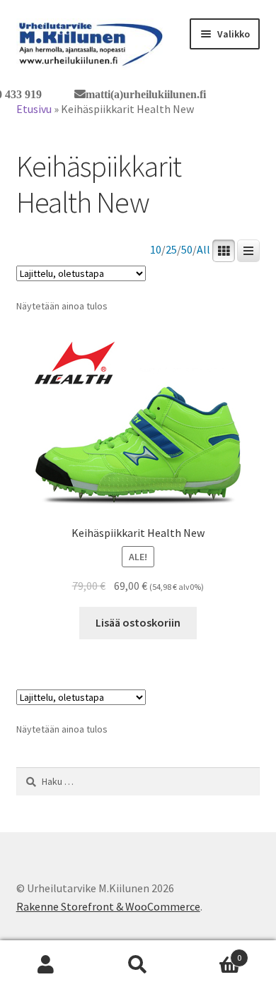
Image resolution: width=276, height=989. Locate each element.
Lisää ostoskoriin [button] (138, 622)
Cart (212, 952)
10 (155, 249)
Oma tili (46, 965)
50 (186, 249)
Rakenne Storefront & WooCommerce (108, 906)
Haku (138, 965)
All (203, 249)
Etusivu (34, 109)
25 (171, 249)
